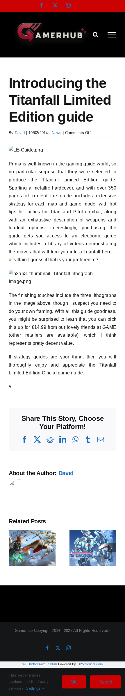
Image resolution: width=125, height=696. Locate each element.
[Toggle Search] (95, 34)
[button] (13, 547)
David (20, 133)
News (56, 133)
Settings (34, 688)
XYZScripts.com (91, 664)
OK (73, 681)
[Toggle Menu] (112, 34)
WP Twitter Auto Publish (39, 664)
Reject (105, 681)
